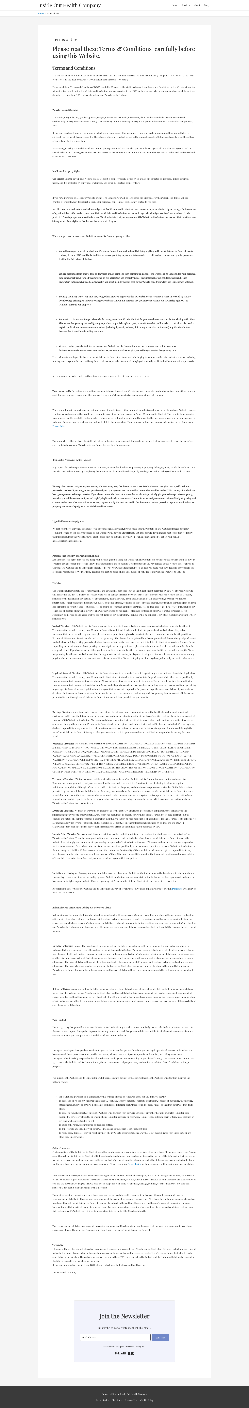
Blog (206, 5)
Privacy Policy (102, 1400)
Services (186, 5)
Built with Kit (124, 1353)
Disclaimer (117, 1400)
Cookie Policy (146, 1400)
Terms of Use (131, 1400)
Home (175, 5)
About (197, 5)
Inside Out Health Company (69, 5)
